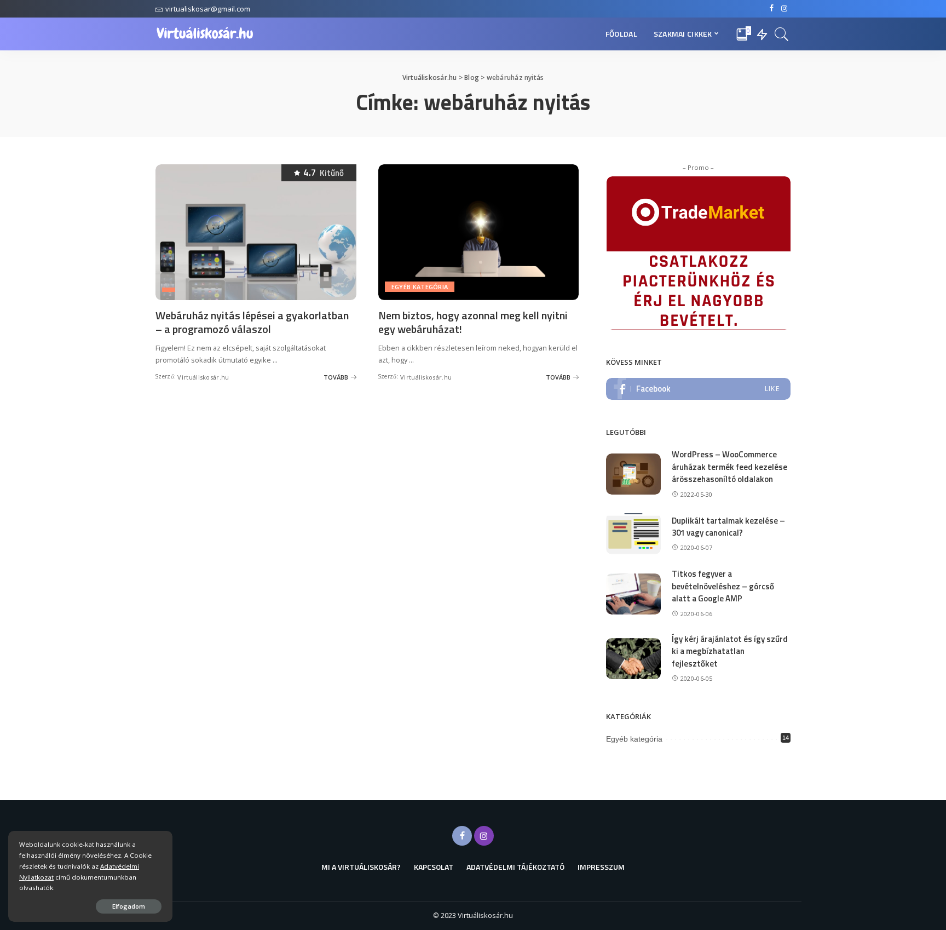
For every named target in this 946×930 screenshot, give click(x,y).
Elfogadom (128, 906)
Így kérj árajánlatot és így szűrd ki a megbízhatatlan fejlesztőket (730, 651)
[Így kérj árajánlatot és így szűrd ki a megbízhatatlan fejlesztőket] (633, 658)
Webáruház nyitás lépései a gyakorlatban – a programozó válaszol (252, 322)
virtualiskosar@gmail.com (207, 9)
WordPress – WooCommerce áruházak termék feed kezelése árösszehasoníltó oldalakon (729, 466)
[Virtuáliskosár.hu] (205, 34)
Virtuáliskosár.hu (203, 377)
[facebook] (698, 389)
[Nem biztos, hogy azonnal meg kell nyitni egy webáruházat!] (478, 232)
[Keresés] (782, 34)
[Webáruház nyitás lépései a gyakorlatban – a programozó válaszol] (255, 232)
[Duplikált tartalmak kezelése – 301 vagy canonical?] (633, 533)
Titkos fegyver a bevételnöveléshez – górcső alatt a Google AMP (723, 586)
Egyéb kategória (419, 287)
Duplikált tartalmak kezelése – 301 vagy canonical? (728, 526)
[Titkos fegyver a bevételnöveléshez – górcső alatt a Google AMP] (633, 594)
